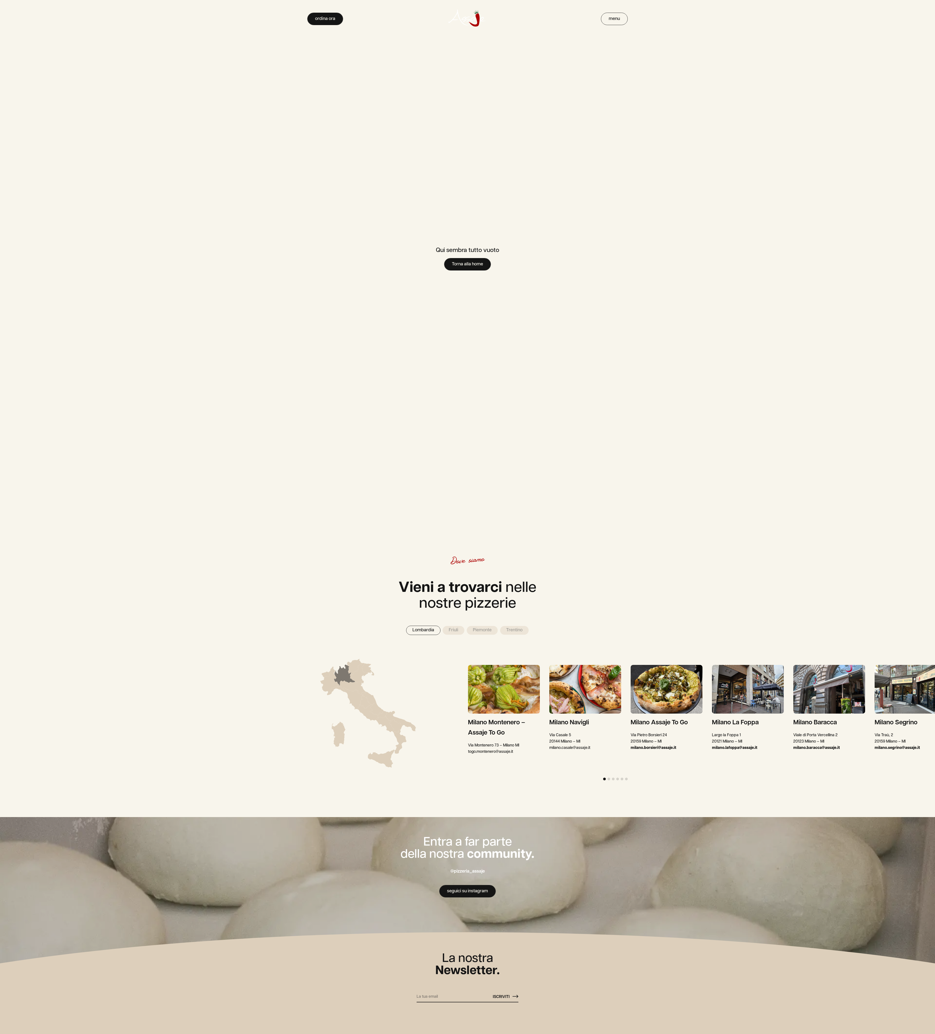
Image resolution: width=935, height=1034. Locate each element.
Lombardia (423, 630)
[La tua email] (455, 995)
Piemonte (482, 630)
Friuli (453, 630)
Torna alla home (467, 264)
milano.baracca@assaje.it (816, 748)
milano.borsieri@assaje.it (653, 748)
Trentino (514, 630)
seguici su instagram (467, 891)
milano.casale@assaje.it (569, 748)
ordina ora (325, 19)
